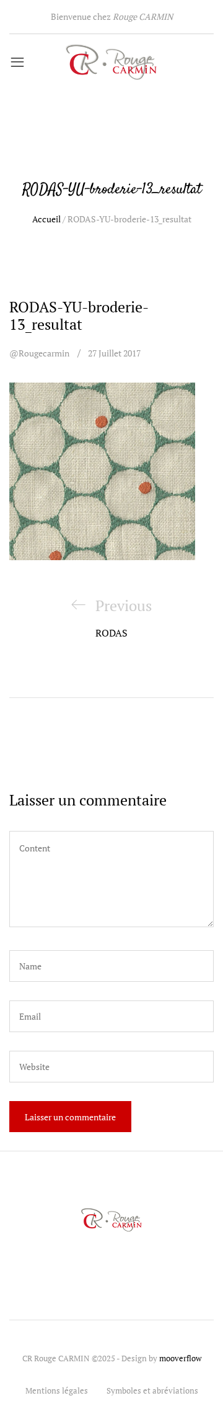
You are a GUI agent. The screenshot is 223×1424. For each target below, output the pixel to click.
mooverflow (180, 1358)
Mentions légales (56, 1390)
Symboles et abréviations (152, 1390)
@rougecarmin (39, 353)
